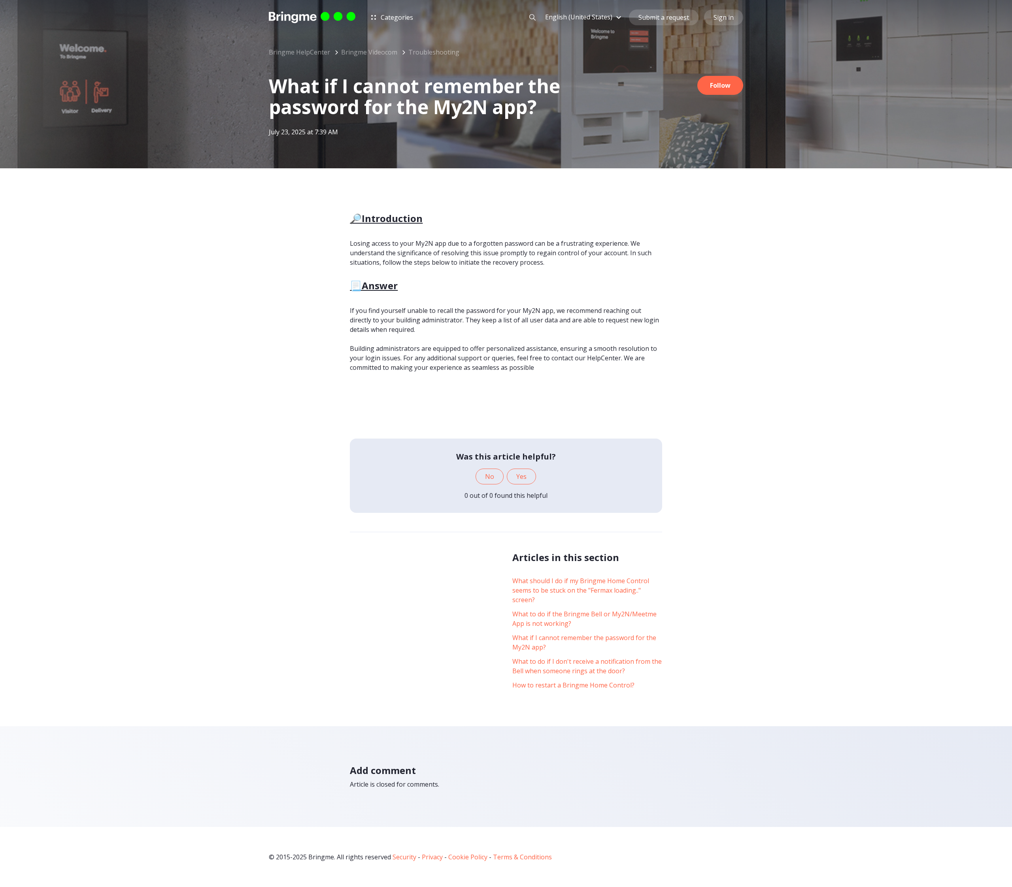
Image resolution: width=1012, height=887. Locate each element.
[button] (584, 17)
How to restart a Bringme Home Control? (573, 685)
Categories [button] (396, 17)
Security (404, 857)
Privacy (432, 857)
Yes (521, 476)
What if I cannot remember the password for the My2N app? (584, 642)
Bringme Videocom (369, 52)
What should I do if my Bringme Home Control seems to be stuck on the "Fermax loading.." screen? (580, 590)
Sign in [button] (724, 17)
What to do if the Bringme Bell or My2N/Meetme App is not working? (584, 619)
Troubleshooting (433, 52)
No (489, 476)
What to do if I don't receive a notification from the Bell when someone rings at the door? (587, 666)
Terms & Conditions (522, 857)
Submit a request (663, 17)
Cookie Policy (467, 857)
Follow (720, 85)
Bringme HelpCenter (299, 52)
